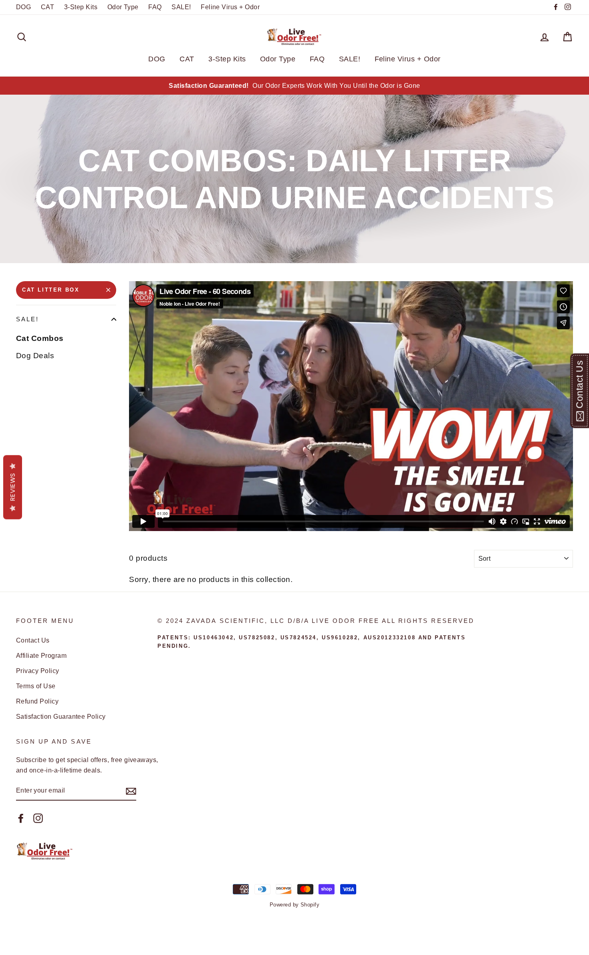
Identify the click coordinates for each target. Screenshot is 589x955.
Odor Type (123, 6)
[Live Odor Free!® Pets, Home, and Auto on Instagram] (38, 818)
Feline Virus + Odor (230, 6)
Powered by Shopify (295, 905)
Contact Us (33, 640)
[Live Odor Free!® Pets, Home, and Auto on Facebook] (21, 818)
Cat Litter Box (50, 290)
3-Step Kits (80, 6)
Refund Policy (37, 701)
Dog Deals (35, 355)
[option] (294, 86)
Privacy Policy (37, 670)
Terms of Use (36, 685)
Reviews (12, 487)
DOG (23, 6)
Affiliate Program (41, 655)
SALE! (181, 6)
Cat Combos (40, 338)
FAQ (154, 6)
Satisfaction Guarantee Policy (61, 716)
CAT (47, 6)
